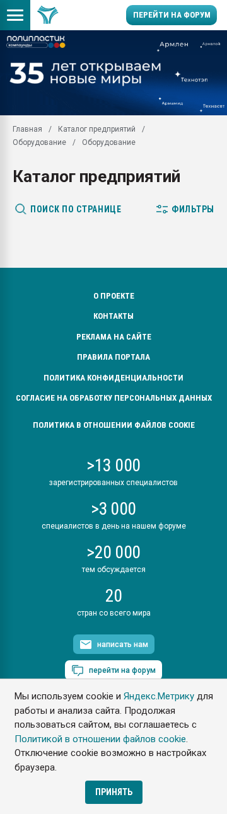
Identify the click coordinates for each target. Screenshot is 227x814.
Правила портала (113, 357)
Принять (113, 792)
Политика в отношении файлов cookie (114, 425)
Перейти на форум (172, 15)
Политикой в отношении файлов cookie (100, 739)
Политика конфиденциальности (113, 377)
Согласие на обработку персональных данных (114, 398)
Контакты (113, 316)
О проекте (113, 296)
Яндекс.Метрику (159, 696)
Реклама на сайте (113, 336)
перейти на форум (122, 670)
